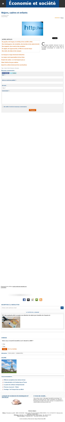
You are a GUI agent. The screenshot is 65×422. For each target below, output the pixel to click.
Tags (36, 418)
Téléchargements (6, 376)
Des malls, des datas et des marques (11, 51)
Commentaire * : (6, 90)
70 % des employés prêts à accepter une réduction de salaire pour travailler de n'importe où (26, 315)
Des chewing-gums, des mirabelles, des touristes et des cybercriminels (20, 44)
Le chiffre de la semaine (32, 312)
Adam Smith (7, 68)
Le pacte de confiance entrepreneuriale (14, 384)
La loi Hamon (3, 287)
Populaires (11, 353)
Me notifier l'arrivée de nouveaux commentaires (15, 106)
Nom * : (3, 75)
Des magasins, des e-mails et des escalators (13, 46)
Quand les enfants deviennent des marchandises (14, 65)
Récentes (4, 353)
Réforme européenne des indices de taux (14, 380)
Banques (12, 68)
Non (4, 346)
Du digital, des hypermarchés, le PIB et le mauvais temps (17, 48)
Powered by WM (41, 418)
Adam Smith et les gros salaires (9, 62)
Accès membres (24, 418)
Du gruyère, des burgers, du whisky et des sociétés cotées (17, 41)
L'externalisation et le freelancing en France (15, 382)
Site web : (4, 85)
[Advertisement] (28, 118)
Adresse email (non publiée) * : (9, 80)
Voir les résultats (12, 349)
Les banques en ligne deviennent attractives (12, 54)
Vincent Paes (4, 16)
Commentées (19, 353)
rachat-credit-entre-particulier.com (20, 286)
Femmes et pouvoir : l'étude (11, 387)
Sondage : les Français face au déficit (14, 389)
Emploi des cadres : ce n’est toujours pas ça (13, 59)
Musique (17, 68)
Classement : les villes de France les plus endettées (9, 371)
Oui (4, 344)
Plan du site (31, 418)
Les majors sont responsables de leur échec (13, 57)
